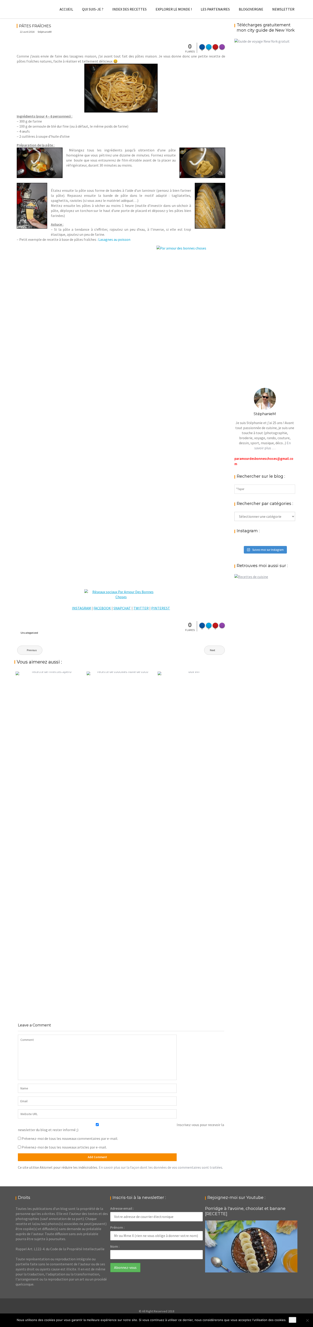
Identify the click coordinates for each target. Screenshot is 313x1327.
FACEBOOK (102, 608)
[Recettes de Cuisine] (251, 576)
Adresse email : (122, 1208)
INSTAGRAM (81, 608)
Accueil (66, 9)
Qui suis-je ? (92, 9)
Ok (292, 1320)
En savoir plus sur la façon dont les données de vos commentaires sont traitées (160, 1167)
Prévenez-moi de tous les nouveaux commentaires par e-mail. (70, 1138)
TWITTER (141, 608)
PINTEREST (160, 608)
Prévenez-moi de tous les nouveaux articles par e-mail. (64, 1147)
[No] (307, 1320)
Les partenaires (215, 9)
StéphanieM (45, 31)
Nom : (115, 1246)
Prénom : (117, 1227)
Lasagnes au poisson (114, 239)
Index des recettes (129, 9)
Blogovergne (251, 9)
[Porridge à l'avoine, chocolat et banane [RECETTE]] (251, 1246)
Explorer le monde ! (174, 9)
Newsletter (283, 9)
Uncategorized (29, 632)
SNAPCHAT (122, 608)
